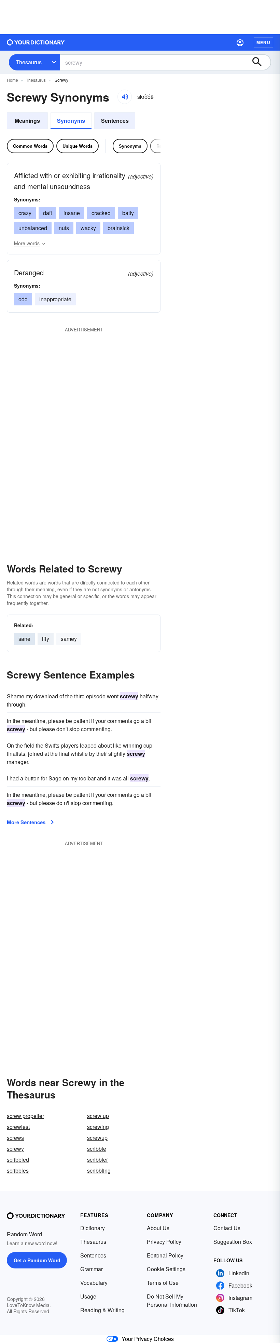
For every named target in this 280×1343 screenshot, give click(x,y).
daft (47, 213)
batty (128, 213)
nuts (64, 228)
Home (12, 80)
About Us (158, 1228)
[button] (240, 42)
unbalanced (32, 228)
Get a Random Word (37, 1260)
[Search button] (260, 62)
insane (72, 213)
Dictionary (92, 1228)
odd (23, 299)
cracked (101, 213)
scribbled (18, 1159)
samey (69, 639)
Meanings (27, 120)
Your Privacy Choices (148, 1339)
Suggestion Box (232, 1242)
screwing (98, 1127)
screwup (97, 1138)
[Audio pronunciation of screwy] (124, 97)
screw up (98, 1116)
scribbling (99, 1170)
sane (24, 639)
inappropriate (55, 299)
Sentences (115, 120)
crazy (24, 213)
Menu (263, 42)
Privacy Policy (164, 1242)
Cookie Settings (166, 1269)
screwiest (18, 1127)
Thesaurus (29, 62)
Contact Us (226, 1228)
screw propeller (25, 1116)
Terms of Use (163, 1283)
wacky (88, 228)
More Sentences (26, 822)
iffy (45, 639)
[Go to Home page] (36, 42)
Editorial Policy (165, 1255)
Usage (88, 1296)
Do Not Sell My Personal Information (172, 1300)
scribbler (97, 1159)
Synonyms (71, 120)
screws (15, 1138)
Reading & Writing (102, 1310)
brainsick (118, 228)
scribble (96, 1149)
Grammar (91, 1269)
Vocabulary (94, 1283)
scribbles (18, 1170)
